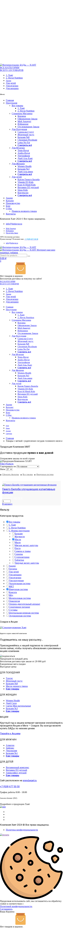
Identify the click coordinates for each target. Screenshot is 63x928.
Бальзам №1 (12, 753)
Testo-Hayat (23, 150)
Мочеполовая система (20, 598)
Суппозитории (22, 557)
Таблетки (19, 560)
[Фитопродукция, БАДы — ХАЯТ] (18, 65)
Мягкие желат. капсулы (26, 545)
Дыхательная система (19, 583)
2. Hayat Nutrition (14, 78)
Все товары (17, 105)
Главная (10, 100)
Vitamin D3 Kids (25, 182)
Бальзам (19, 533)
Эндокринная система (20, 616)
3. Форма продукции (19, 530)
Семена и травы (23, 551)
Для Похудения (19, 129)
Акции (8, 81)
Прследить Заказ (12, 233)
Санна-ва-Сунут (26, 132)
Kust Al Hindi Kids (27, 185)
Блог (8, 206)
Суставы (13, 610)
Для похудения (16, 580)
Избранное (23, 124)
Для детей (11, 83)
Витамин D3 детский (28, 187)
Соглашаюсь (6, 909)
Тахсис (9, 678)
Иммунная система (44, 474)
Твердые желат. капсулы (27, 563)
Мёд (11, 595)
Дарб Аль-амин (25, 171)
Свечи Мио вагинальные (18, 706)
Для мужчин (12, 85)
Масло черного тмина (17, 686)
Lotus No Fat (24, 142)
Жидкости (20, 536)
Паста (18, 548)
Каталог (10, 200)
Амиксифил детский (16, 772)
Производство (13, 203)
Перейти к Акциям (10, 733)
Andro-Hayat (24, 153)
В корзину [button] (7, 504)
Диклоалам (11, 750)
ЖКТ (11, 586)
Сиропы (19, 554)
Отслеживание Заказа (28, 126)
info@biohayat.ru (14, 224)
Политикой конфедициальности (16, 906)
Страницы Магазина (22, 113)
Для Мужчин (18, 148)
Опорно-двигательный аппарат (24, 604)
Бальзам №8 (23, 137)
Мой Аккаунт (24, 121)
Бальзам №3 (23, 169)
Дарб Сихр (11, 703)
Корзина (22, 116)
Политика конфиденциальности (22, 830)
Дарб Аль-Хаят (25, 158)
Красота (13, 592)
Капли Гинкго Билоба (29, 179)
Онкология (14, 601)
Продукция (11, 103)
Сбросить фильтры (10, 474)
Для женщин (12, 88)
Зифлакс (10, 748)
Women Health (25, 166)
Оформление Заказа (27, 119)
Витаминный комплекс (17, 767)
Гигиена (13, 569)
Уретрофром (24, 155)
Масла (18, 539)
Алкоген (10, 745)
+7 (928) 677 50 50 (10, 786)
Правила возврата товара (24, 211)
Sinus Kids (23, 190)
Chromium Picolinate (27, 140)
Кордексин (23, 192)
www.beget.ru (30, 780)
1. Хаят (9, 75)
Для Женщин (18, 163)
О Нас (9, 208)
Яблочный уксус (26, 134)
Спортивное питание (19, 607)
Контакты (11, 214)
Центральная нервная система (24, 613)
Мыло (18, 542)
